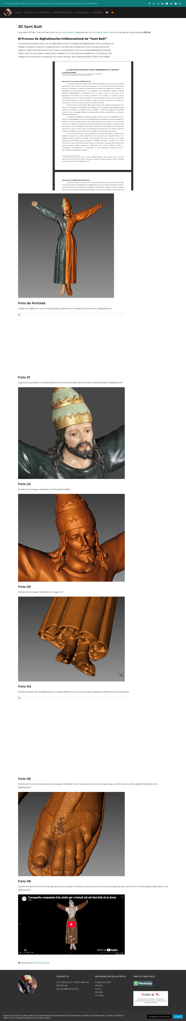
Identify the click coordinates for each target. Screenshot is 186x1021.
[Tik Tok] (171, 3)
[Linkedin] (162, 3)
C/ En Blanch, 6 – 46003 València (72, 982)
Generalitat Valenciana (102, 32)
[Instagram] (158, 3)
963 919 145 (62, 985)
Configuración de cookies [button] (159, 1017)
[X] (154, 3)
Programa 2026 (103, 982)
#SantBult (44, 963)
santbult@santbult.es (67, 989)
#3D (36, 963)
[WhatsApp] (180, 3)
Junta (98, 989)
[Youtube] (167, 3)
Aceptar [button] (178, 1017)
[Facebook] (149, 3)
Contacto (99, 995)
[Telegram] (176, 3)
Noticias (99, 992)
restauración (68, 32)
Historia (98, 985)
